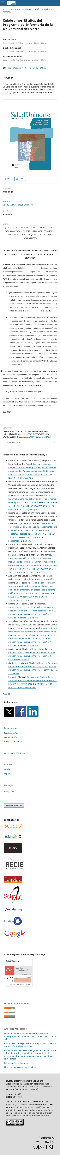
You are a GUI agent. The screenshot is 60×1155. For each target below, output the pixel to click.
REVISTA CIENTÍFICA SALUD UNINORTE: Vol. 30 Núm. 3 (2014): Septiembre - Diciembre (29, 642)
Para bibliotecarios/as (13, 741)
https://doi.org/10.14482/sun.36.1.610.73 (27, 68)
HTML (21, 178)
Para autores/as (10, 737)
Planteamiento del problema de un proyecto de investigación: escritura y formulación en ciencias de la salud (30, 1036)
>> (9, 693)
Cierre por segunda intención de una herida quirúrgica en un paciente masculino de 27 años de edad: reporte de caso (32, 467)
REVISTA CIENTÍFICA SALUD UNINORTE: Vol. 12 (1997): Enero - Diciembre (32, 670)
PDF (8, 178)
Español (8, 773)
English (7, 769)
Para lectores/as (11, 733)
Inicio (5, 9)
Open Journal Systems (14, 753)
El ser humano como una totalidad (20, 1067)
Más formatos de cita (13, 442)
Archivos (14, 9)
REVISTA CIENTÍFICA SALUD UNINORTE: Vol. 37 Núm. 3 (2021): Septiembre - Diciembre (31, 537)
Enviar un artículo (14, 805)
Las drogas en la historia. (16, 1063)
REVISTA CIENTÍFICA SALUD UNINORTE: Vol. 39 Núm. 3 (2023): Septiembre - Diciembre (31, 597)
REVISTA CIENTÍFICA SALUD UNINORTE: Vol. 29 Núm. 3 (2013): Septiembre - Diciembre (32, 614)
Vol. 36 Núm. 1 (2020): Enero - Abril (35, 9)
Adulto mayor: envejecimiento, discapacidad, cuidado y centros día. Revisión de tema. (30, 1044)
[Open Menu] (3, 3)
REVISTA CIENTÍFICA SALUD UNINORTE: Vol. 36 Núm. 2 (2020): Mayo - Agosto (31, 656)
